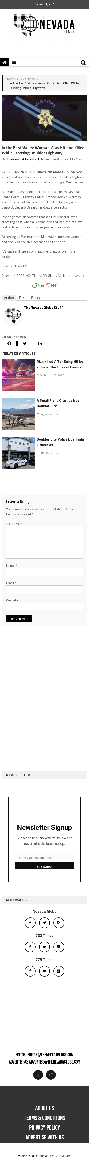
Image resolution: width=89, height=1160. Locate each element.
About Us (44, 1108)
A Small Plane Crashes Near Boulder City (59, 403)
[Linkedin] (40, 343)
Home (11, 78)
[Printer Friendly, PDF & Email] (44, 285)
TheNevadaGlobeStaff (22, 159)
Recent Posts (29, 298)
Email (11, 582)
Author (9, 298)
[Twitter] (24, 343)
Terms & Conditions (44, 1118)
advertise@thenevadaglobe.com (54, 1062)
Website (12, 600)
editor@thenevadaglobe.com (50, 1055)
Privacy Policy (44, 1128)
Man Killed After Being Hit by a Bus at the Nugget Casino (60, 364)
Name (11, 565)
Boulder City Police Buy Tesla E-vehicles (60, 442)
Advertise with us (44, 1137)
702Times (28, 78)
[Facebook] (9, 343)
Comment (14, 523)
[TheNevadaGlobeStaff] (13, 315)
